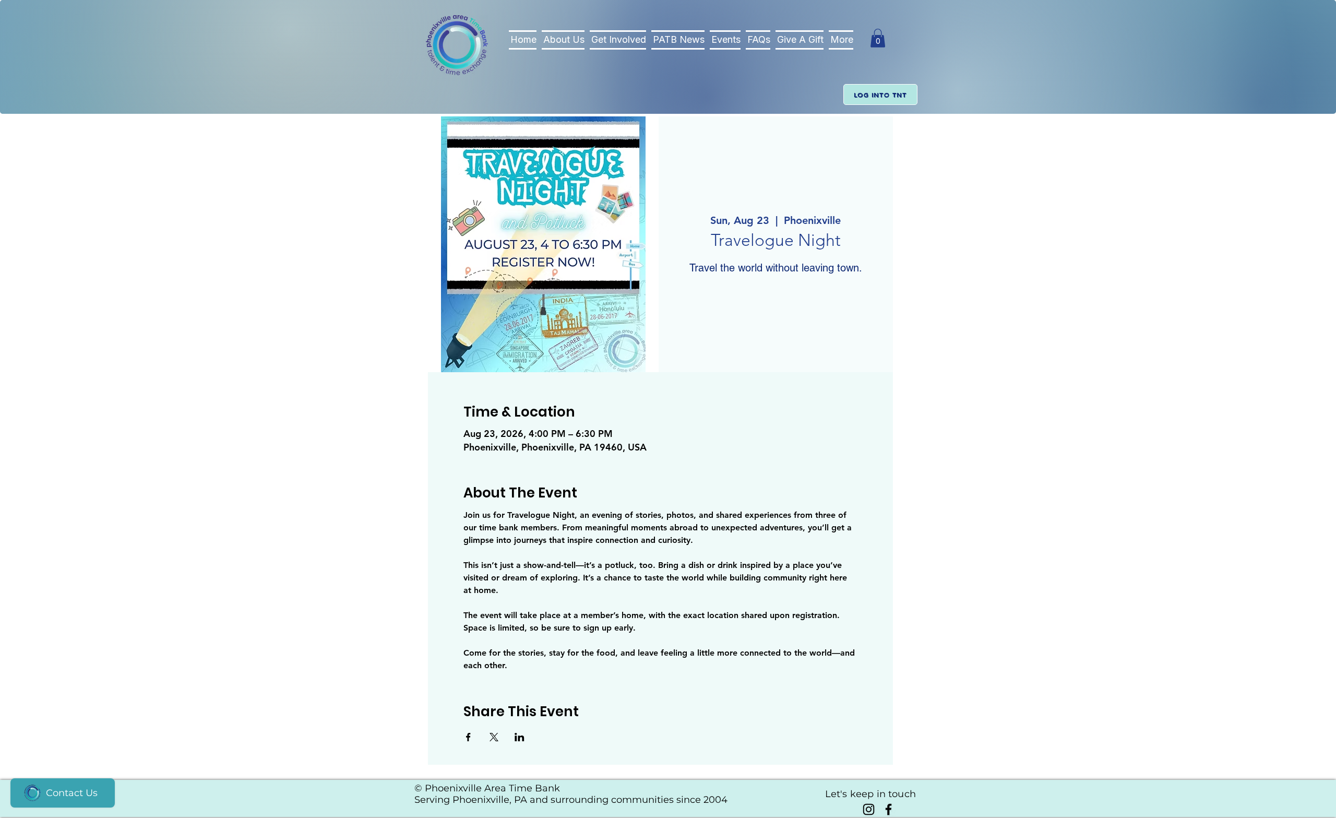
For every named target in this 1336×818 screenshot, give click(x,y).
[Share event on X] (494, 737)
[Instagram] (868, 809)
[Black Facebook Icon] (888, 809)
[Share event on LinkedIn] (519, 737)
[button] (878, 38)
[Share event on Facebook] (468, 737)
